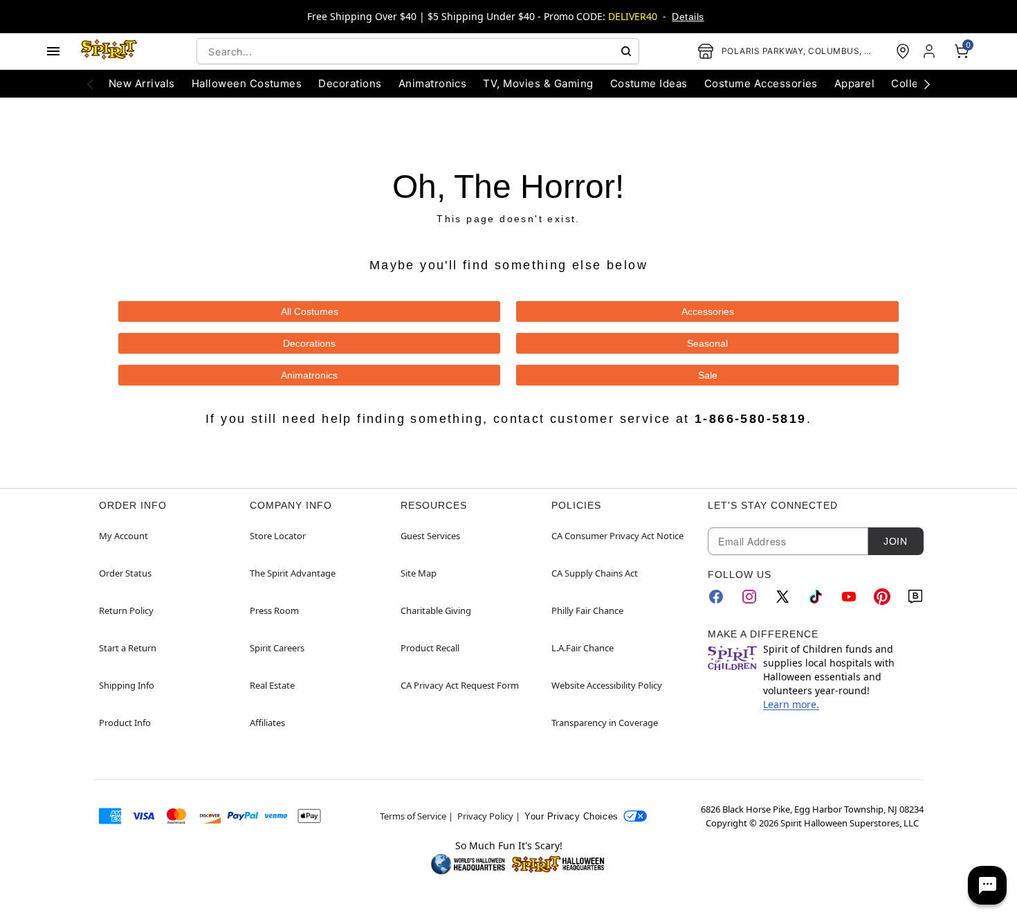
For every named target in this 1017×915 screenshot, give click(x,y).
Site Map (419, 573)
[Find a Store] (902, 51)
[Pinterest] (882, 596)
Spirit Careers (277, 648)
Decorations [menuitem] (349, 83)
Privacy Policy (485, 816)
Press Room (274, 610)
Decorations (309, 343)
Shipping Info (126, 685)
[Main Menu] (53, 51)
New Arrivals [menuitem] (142, 83)
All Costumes (309, 311)
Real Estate (272, 685)
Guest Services (430, 535)
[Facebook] (716, 596)
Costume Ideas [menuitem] (649, 83)
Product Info (125, 722)
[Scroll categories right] (927, 84)
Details (688, 16)
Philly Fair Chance (587, 610)
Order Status (125, 573)
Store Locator (278, 535)
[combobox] (418, 51)
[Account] (930, 51)
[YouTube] (849, 596)
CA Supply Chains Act (594, 573)
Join (895, 541)
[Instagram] (749, 596)
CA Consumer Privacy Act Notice (617, 535)
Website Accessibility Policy (606, 685)
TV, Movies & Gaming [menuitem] (538, 83)
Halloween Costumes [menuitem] (247, 83)
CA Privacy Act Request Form (460, 685)
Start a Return (127, 648)
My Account (123, 535)
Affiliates (267, 722)
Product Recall (430, 648)
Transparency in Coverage (604, 722)
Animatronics (309, 375)
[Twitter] (782, 596)
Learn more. (791, 704)
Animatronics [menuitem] (432, 83)
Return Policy (126, 610)
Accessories (707, 311)
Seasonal (707, 343)
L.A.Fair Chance (582, 648)
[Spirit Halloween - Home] (109, 51)
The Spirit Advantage (293, 573)
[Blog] (915, 596)
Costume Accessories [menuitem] (761, 83)
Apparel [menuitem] (854, 83)
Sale (707, 375)
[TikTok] (815, 596)
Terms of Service (413, 816)
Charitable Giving (436, 610)
